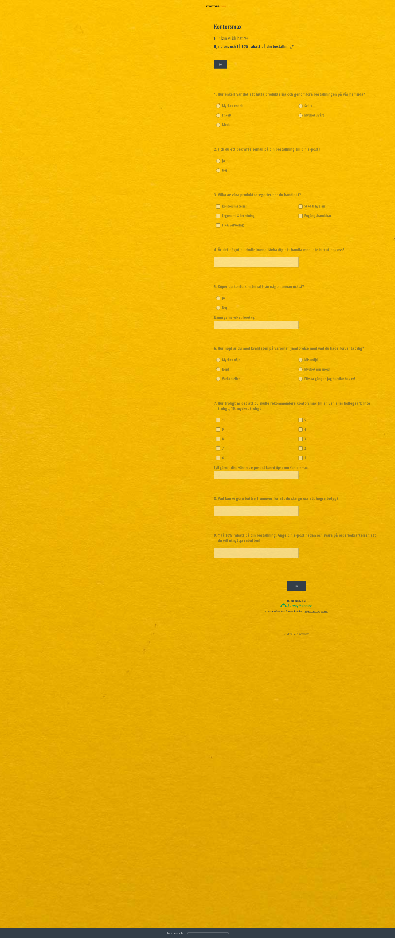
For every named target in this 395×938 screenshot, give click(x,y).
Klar (296, 586)
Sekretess (287, 634)
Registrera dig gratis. (316, 611)
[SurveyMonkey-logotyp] (296, 605)
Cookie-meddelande (301, 634)
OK (220, 64)
